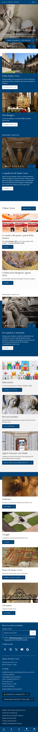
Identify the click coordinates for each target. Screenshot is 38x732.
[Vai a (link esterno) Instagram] (10, 649)
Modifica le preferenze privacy (12, 723)
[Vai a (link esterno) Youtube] (22, 649)
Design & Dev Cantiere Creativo (12, 715)
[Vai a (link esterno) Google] (27, 649)
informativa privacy (15, 637)
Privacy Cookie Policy (9, 721)
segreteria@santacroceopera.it (12, 689)
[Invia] (33, 632)
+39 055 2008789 (8, 686)
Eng (33, 2)
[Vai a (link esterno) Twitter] (16, 649)
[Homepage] (10, 2)
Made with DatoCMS (9, 718)
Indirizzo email (6, 629)
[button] (3, 46)
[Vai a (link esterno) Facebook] (5, 649)
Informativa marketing (9, 713)
